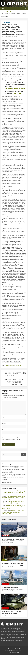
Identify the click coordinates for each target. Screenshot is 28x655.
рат (13, 365)
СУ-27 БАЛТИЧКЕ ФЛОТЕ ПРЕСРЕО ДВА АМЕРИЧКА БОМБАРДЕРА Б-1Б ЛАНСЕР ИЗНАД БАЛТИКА (15, 373)
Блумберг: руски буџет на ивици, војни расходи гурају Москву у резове (13, 502)
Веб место (4, 430)
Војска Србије (9, 365)
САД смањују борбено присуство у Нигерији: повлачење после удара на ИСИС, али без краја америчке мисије (13, 471)
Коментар (5, 399)
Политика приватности (13, 652)
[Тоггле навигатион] (3, 8)
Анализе (5, 559)
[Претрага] (23, 454)
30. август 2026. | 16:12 (7, 615)
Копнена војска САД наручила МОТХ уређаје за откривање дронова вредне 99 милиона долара (13, 507)
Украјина (20, 365)
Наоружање (6, 535)
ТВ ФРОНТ (14, 36)
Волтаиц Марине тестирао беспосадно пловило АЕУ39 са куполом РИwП (12, 589)
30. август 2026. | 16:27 (7, 542)
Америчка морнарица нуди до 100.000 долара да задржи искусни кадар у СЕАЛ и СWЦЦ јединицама (13, 498)
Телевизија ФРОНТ (18, 650)
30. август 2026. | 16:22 (7, 566)
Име (3, 417)
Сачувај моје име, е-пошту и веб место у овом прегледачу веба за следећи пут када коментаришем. (13, 439)
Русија (16, 365)
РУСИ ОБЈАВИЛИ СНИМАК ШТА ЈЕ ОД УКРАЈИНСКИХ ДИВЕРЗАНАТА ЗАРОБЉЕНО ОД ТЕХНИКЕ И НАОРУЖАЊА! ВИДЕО (13, 382)
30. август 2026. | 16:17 (7, 590)
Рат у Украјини (6, 22)
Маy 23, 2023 (18, 93)
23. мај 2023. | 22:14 (6, 36)
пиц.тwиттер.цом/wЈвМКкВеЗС (15, 88)
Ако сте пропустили (9, 519)
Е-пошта (4, 423)
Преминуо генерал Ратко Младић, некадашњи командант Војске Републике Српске (13, 512)
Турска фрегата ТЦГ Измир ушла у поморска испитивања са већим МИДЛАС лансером (13, 540)
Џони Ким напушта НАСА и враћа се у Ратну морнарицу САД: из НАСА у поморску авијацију (13, 492)
